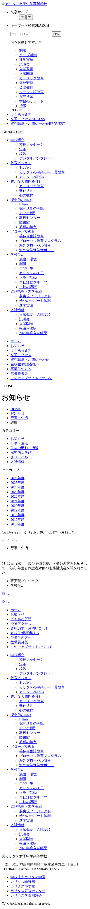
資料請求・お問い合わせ (29, 359)
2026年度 (17, 478)
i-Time (23, 204)
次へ (5, 602)
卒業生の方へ (20, 369)
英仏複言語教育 (31, 236)
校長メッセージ (31, 144)
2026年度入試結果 (33, 333)
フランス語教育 (31, 92)
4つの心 (25, 167)
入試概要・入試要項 (35, 314)
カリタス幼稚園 (22, 882)
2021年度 (17, 501)
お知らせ (17, 346)
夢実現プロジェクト (35, 296)
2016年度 (17, 524)
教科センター (29, 218)
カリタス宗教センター (27, 891)
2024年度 (17, 487)
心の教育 (26, 195)
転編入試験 (28, 328)
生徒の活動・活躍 (24, 448)
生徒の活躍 (28, 287)
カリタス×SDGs (31, 177)
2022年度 (17, 496)
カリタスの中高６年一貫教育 (42, 172)
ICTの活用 (27, 213)
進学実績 (26, 60)
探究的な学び (20, 452)
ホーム (15, 341)
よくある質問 (20, 350)
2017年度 (17, 519)
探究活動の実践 (31, 208)
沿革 (22, 149)
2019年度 (17, 510)
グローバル (19, 457)
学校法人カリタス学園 (27, 877)
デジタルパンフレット (36, 158)
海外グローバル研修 (35, 245)
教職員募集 (19, 373)
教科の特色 (28, 227)
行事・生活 (19, 418)
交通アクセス (20, 355)
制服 (22, 50)
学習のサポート (31, 101)
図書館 (24, 222)
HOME (15, 409)
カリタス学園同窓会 (26, 895)
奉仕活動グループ (33, 282)
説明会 (24, 64)
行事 (22, 106)
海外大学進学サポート (36, 250)
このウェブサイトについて (31, 378)
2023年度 (17, 492)
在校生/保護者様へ (24, 364)
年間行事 (26, 268)
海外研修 (26, 83)
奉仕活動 (26, 190)
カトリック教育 (31, 78)
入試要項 (26, 69)
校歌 (22, 154)
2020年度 (17, 506)
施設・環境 (28, 259)
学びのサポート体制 (35, 301)
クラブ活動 (28, 55)
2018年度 (17, 515)
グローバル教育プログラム (40, 241)
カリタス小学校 (22, 886)
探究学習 (26, 96)
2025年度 (17, 482)
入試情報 (17, 462)
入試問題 (26, 73)
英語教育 (26, 87)
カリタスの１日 (31, 273)
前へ (5, 593)
